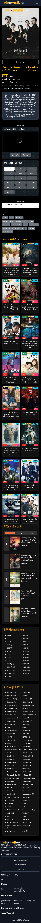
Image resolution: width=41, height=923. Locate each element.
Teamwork (26, 797)
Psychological (27, 778)
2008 (24, 648)
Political (25, 775)
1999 (9, 635)
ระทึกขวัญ (31, 228)
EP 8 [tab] (20, 178)
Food (24, 724)
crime (24, 708)
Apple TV (10, 699)
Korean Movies (12, 749)
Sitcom (24, 791)
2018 (24, 664)
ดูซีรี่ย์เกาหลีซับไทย (17, 228)
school (9, 788)
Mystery (10, 772)
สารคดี (24, 831)
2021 (9, 670)
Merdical (25, 762)
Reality (9, 781)
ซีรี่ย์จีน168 (18, 901)
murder (9, 769)
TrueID (24, 800)
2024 (24, 673)
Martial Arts (26, 756)
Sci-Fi (24, 788)
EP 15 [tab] (32, 187)
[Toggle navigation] (37, 3)
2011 (9, 654)
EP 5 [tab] (20, 173)
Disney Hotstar (27, 711)
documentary (11, 718)
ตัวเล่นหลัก (15, 155)
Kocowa (10, 746)
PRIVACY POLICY (20, 865)
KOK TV (25, 746)
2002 (24, 638)
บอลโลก (17, 904)
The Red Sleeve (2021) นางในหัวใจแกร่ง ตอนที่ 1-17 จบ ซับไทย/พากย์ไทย (29, 611)
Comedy (10, 705)
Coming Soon (26, 705)
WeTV (9, 819)
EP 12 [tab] (32, 183)
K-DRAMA (25, 740)
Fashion (9, 724)
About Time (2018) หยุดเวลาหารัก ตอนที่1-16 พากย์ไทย (28, 593)
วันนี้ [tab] (10, 533)
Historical (25, 730)
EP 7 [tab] (9, 178)
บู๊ (25, 228)
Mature (9, 759)
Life (8, 756)
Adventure (26, 692)
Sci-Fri (9, 791)
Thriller (27, 88)
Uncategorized (27, 810)
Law (8, 753)
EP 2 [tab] (20, 169)
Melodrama (19, 88)
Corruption (10, 708)
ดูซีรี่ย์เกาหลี (6, 228)
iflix (8, 737)
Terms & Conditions (20, 860)
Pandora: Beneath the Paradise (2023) (15, 221)
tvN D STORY (11, 810)
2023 (9, 673)
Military (24, 765)
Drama (6, 88)
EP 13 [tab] (9, 187)
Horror (9, 734)
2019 (9, 667)
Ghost (24, 727)
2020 (24, 667)
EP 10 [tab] (9, 183)
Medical (25, 759)
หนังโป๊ (3, 904)
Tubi (8, 803)
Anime (24, 696)
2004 (24, 642)
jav (2, 880)
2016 (24, 661)
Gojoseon (10, 730)
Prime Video (11, 778)
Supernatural (26, 794)
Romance (25, 781)
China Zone (26, 702)
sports (9, 794)
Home (3, 889)
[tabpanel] (20, 578)
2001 (9, 638)
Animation (10, 696)
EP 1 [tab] (9, 169)
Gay (8, 727)
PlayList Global (12, 775)
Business (10, 702)
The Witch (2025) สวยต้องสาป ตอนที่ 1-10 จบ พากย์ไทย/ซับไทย (29, 557)
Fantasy (25, 721)
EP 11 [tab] (20, 183)
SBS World (25, 784)
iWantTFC (10, 740)
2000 (24, 635)
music (24, 769)
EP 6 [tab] (31, 173)
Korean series (7, 86)
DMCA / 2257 (20, 869)
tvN (23, 807)
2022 (24, 670)
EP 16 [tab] (9, 192)
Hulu (12, 88)
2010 (24, 651)
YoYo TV (25, 826)
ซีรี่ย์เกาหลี (6, 225)
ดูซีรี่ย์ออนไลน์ (34, 225)
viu (8, 816)
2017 (9, 664)
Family (9, 721)
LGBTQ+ (25, 753)
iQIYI (24, 737)
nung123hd (31, 901)
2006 (24, 645)
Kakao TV (10, 743)
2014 (24, 657)
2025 (9, 676)
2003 (9, 642)
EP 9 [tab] (31, 178)
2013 (9, 657)
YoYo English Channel (14, 826)
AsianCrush (26, 699)
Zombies (10, 831)
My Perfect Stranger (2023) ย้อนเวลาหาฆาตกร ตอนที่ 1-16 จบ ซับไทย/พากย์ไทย (28, 575)
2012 (24, 654)
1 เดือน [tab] (31, 533)
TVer (24, 803)
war (23, 816)
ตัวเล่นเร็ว (26, 155)
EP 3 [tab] (31, 169)
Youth (24, 822)
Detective (10, 711)
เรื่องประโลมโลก (8, 232)
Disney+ (22, 86)
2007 (9, 648)
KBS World (26, 743)
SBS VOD (10, 784)
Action (15, 86)
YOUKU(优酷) (11, 822)
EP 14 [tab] (20, 187)
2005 (9, 645)
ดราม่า (25, 225)
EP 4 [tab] (9, 173)
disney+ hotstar (32, 86)
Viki (23, 813)
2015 (9, 661)
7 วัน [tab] (20, 533)
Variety (9, 813)
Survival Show (11, 797)
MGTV (9, 765)
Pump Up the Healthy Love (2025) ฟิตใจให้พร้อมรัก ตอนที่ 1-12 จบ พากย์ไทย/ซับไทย (29, 540)
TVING (9, 807)
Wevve (24, 819)
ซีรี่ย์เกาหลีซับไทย (16, 225)
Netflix (24, 772)
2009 (9, 651)
